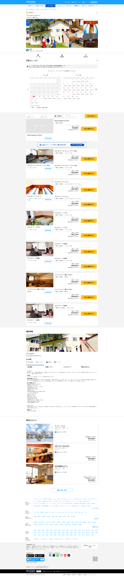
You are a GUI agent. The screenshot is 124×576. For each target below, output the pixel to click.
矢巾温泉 (56, 524)
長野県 (96, 530)
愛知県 (59, 532)
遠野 (59, 512)
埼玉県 (75, 530)
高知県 (59, 534)
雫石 (69, 512)
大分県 (79, 534)
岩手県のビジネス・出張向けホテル (41, 539)
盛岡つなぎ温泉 (78, 522)
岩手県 (38, 9)
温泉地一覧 (95, 526)
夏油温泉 (58, 522)
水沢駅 (64, 516)
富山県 (39, 532)
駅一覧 (96, 518)
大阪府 (75, 532)
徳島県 (47, 534)
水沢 (50, 512)
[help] (41, 50)
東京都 (83, 530)
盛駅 (56, 516)
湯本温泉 (79, 524)
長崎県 (71, 534)
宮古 (66, 512)
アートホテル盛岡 (37, 501)
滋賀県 (67, 532)
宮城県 (47, 530)
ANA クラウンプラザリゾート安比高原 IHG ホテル (70, 505)
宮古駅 (48, 516)
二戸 (85, 512)
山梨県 (92, 530)
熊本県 (75, 534)
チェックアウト (44, 115)
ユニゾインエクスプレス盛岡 (76, 501)
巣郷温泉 (68, 522)
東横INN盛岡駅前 (45, 505)
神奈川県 (88, 530)
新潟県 (35, 532)
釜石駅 (39, 516)
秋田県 (51, 530)
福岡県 (63, 534)
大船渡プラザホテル (87, 501)
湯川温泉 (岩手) (68, 524)
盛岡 (72, 512)
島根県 (96, 532)
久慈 (79, 512)
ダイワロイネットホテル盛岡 (39, 503)
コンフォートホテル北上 (51, 503)
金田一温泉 (48, 522)
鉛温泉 (89, 522)
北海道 (35, 530)
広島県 (39, 534)
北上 (56, 512)
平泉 (38, 512)
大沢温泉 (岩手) (42, 522)
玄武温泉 (63, 522)
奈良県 (83, 532)
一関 (35, 512)
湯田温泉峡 (74, 524)
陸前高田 (42, 512)
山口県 (43, 534)
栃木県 (63, 530)
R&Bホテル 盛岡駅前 (91, 503)
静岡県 (51, 532)
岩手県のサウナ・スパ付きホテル (71, 539)
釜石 (53, 512)
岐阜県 (55, 532)
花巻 (62, 512)
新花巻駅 (43, 516)
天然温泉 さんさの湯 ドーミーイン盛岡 (49, 501)
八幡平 (75, 512)
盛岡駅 (60, 516)
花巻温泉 (35, 524)
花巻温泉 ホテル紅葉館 (85, 505)
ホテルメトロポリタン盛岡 (64, 501)
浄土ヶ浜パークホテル (92, 499)
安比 (82, 512)
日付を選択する (89, 129)
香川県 (51, 534)
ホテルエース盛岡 (56, 499)
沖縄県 (92, 534)
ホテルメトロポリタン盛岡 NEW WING (64, 503)
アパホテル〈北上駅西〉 (54, 505)
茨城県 (71, 530)
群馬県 (67, 530)
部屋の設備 (48, 138)
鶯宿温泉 (35, 522)
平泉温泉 (46, 524)
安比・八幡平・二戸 (45, 9)
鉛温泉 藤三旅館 (37, 505)
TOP (27, 9)
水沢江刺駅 (73, 516)
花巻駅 (35, 516)
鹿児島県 (88, 534)
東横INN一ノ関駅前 (47, 499)
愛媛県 (55, 534)
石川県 (43, 532)
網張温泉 (84, 522)
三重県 (63, 532)
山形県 (55, 530)
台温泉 (72, 522)
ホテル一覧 (95, 508)
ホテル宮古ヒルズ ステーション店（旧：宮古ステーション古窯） (74, 499)
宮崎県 (83, 534)
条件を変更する (91, 116)
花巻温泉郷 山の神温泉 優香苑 (80, 503)
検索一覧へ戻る (62, 490)
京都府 (71, 532)
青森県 (39, 530)
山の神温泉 (61, 524)
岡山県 (35, 534)
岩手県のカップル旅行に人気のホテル (56, 539)
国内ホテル (32, 9)
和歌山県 (88, 532)
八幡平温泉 (94, 522)
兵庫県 (79, 532)
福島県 (59, 530)
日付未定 (59, 116)
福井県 (47, 532)
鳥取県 (92, 532)
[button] (91, 40)
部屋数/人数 (68, 115)
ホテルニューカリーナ (38, 499)
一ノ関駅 (52, 516)
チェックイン (30, 115)
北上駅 (68, 516)
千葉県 (79, 530)
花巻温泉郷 (41, 524)
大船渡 (46, 512)
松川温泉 (51, 524)
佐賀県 (67, 534)
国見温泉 (53, 522)
